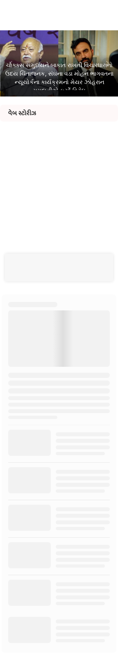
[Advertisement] (59, 180)
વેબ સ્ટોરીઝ (22, 113)
